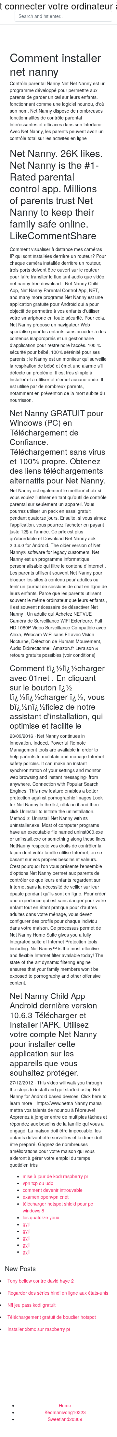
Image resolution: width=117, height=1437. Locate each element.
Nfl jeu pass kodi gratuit (31, 1305)
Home (65, 1405)
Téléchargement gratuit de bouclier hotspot (51, 1317)
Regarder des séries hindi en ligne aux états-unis (57, 1292)
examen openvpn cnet (46, 1196)
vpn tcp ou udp (38, 1183)
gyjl (26, 1224)
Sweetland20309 (65, 1419)
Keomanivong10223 (65, 1412)
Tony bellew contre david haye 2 (40, 1280)
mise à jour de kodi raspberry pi (55, 1176)
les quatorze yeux (41, 1217)
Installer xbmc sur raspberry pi (38, 1329)
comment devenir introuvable (53, 1190)
